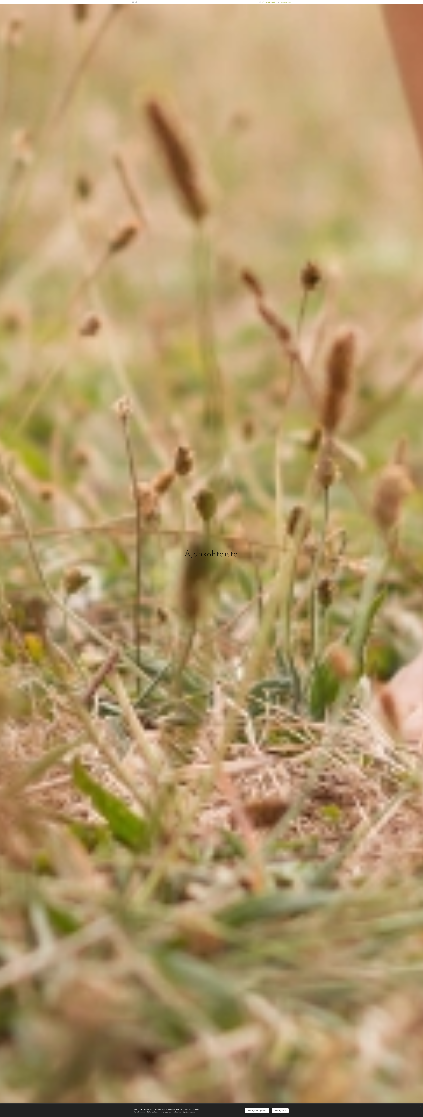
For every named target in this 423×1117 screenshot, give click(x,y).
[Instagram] (136, 2)
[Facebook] (133, 2)
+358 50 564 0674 (285, 2)
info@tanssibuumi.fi (268, 2)
